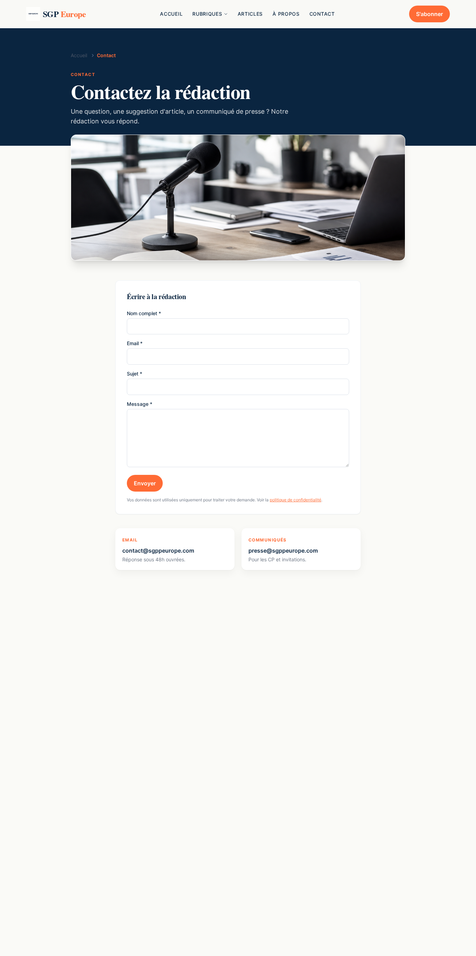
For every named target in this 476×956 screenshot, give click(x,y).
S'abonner (429, 13)
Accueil (171, 14)
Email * (135, 343)
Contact (322, 14)
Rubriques (207, 14)
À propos (286, 14)
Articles (250, 14)
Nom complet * (144, 313)
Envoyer (145, 483)
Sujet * (134, 374)
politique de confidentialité (295, 499)
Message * (139, 404)
